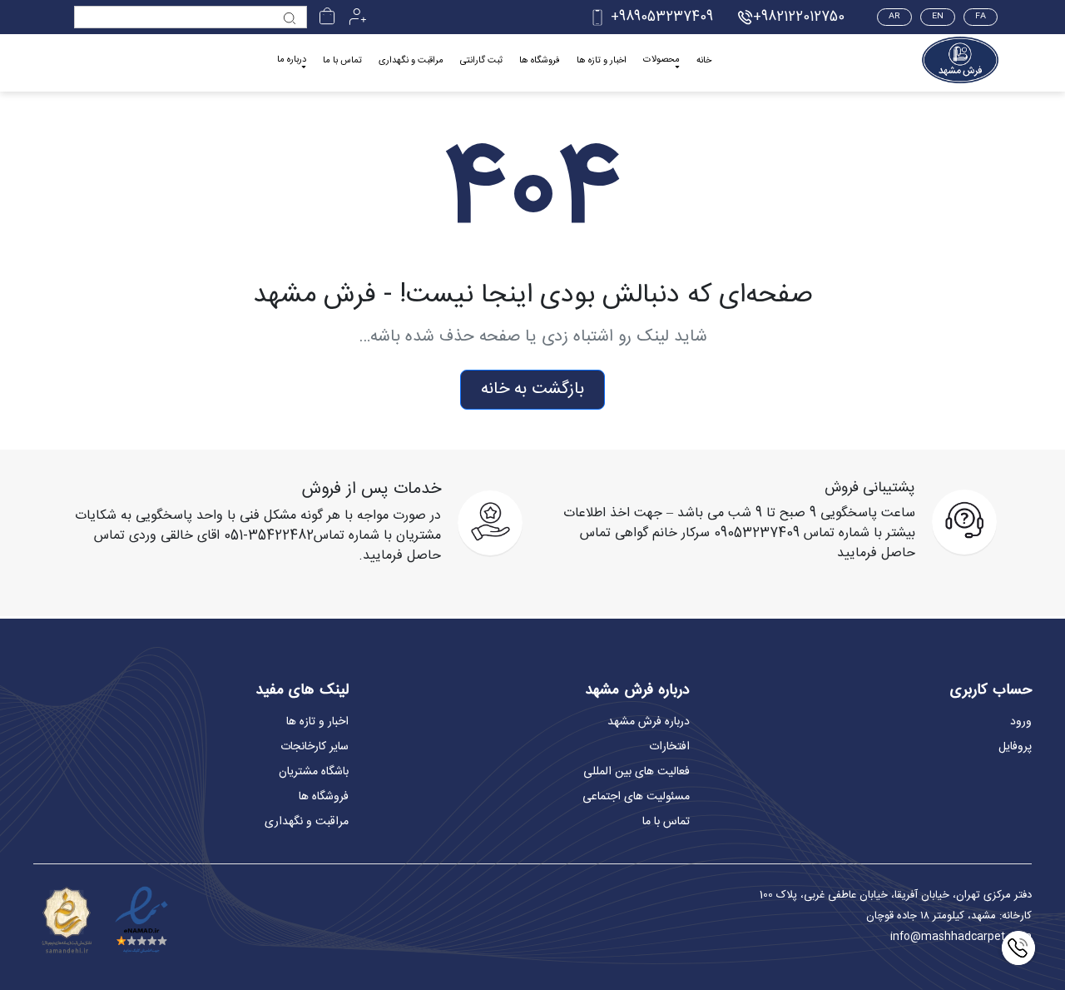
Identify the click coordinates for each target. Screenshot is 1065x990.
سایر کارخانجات (314, 747)
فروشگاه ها (324, 797)
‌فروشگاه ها (539, 60)
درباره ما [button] (291, 60)
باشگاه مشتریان (314, 772)
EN (938, 16)
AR (894, 16)
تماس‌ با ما (666, 822)
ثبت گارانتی (481, 60)
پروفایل (1015, 747)
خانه (703, 60)
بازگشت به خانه (532, 389)
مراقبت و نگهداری (411, 60)
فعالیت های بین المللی (636, 772)
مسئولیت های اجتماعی (636, 797)
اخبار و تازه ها (602, 60)
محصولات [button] (661, 60)
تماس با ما (342, 60)
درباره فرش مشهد (648, 722)
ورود (1021, 722)
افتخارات (669, 747)
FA (980, 16)
